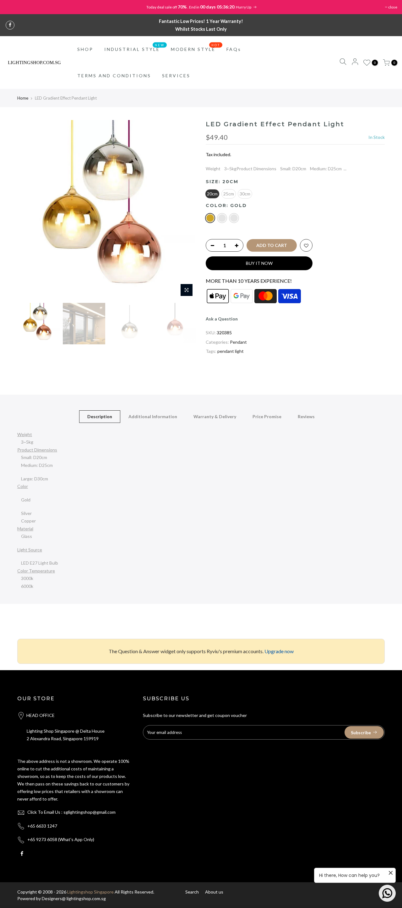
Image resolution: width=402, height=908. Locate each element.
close (392, 7)
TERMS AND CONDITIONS (114, 75)
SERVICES (176, 75)
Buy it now (259, 263)
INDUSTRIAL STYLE (134, 47)
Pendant (238, 342)
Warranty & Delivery (214, 416)
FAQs (233, 49)
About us (214, 891)
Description (99, 416)
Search (192, 891)
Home (22, 98)
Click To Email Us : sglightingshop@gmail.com (71, 812)
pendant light (230, 351)
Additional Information (152, 416)
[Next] (185, 209)
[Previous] (28, 209)
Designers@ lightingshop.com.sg (74, 898)
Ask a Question (222, 318)
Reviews (306, 416)
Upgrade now (279, 651)
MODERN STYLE (195, 47)
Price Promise (267, 416)
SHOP (85, 49)
